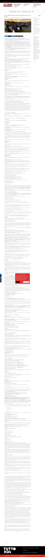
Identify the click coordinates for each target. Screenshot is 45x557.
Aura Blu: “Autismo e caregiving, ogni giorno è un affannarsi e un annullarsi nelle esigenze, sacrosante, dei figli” (18, 4)
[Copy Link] (0, 281)
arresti (34, 36)
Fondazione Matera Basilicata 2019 (36, 44)
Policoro (37, 53)
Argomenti (18, 11)
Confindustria (35, 42)
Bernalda (37, 38)
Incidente (35, 47)
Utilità (32, 11)
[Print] (0, 280)
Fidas (37, 43)
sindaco (35, 58)
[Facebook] (0, 274)
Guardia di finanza (36, 46)
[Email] (0, 278)
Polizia (35, 54)
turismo (35, 59)
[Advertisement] (17, 537)
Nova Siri (35, 52)
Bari (34, 37)
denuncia (38, 42)
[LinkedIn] (0, 277)
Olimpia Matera (38, 52)
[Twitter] (0, 276)
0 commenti (22, 17)
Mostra (39, 51)
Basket (35, 38)
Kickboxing (38, 47)
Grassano (37, 45)
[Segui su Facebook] (4, 1)
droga (34, 43)
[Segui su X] (6, 1)
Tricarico (37, 58)
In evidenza (17, 17)
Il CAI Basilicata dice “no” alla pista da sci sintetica (27, 4)
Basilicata (37, 37)
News (19, 17)
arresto (37, 36)
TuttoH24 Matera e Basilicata (13, 11)
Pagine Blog (29, 11)
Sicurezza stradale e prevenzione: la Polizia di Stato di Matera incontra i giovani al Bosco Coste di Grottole (37, 4)
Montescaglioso (35, 51)
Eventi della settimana (24, 11)
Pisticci (35, 53)
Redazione (6, 17)
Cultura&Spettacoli (14, 17)
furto (34, 45)
